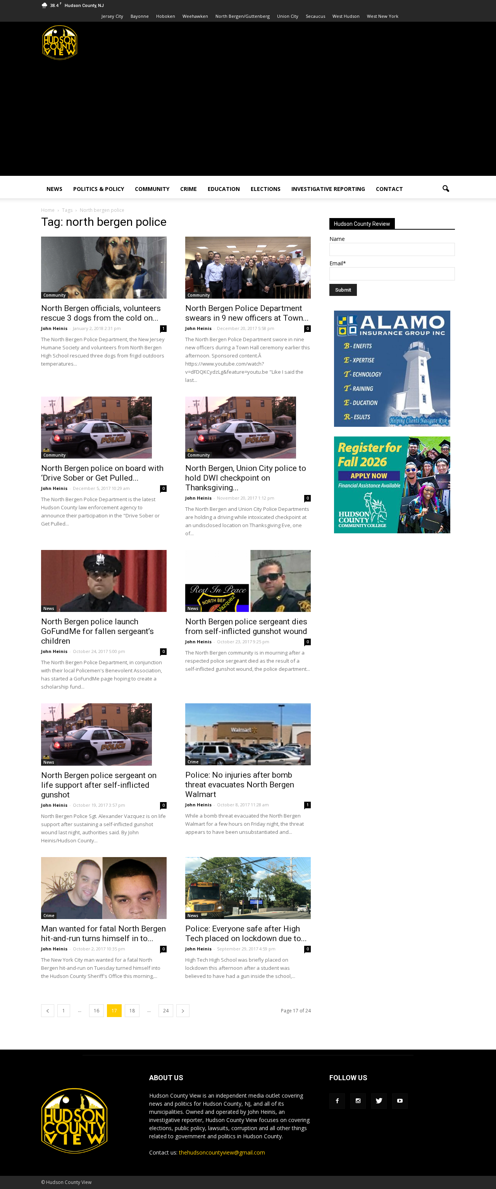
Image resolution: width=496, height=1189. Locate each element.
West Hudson (346, 16)
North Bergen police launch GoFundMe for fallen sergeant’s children (97, 631)
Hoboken (165, 16)
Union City (287, 16)
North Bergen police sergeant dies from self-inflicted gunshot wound (246, 626)
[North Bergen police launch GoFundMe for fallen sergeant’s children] (104, 581)
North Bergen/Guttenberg (242, 16)
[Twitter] (379, 1101)
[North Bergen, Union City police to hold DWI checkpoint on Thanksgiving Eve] (248, 428)
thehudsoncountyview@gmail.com (222, 1152)
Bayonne (140, 16)
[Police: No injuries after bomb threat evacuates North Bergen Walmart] (248, 734)
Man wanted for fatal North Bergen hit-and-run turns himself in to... (103, 933)
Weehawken (195, 16)
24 (166, 1010)
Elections (266, 188)
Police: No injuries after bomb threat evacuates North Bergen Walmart (239, 784)
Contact (389, 188)
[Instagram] (358, 1101)
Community (152, 188)
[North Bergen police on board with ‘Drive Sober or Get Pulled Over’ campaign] (104, 428)
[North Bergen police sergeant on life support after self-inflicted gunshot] (104, 734)
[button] (445, 189)
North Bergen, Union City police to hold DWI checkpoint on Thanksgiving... (245, 478)
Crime (188, 188)
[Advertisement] (248, 121)
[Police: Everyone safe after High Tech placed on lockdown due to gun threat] (248, 888)
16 (96, 1010)
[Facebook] (337, 1101)
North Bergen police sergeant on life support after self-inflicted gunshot (99, 785)
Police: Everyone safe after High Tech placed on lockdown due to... (246, 933)
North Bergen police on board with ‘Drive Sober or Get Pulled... (102, 473)
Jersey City (112, 16)
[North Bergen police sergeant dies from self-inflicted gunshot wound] (248, 581)
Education (224, 188)
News (54, 188)
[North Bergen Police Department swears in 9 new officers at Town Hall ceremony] (248, 268)
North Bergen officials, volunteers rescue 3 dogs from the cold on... (101, 313)
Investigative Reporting (328, 188)
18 (132, 1010)
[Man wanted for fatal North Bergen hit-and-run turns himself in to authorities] (104, 888)
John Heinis (54, 328)
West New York (382, 16)
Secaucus (315, 16)
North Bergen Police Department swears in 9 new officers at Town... (247, 313)
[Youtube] (400, 1101)
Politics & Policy (98, 188)
